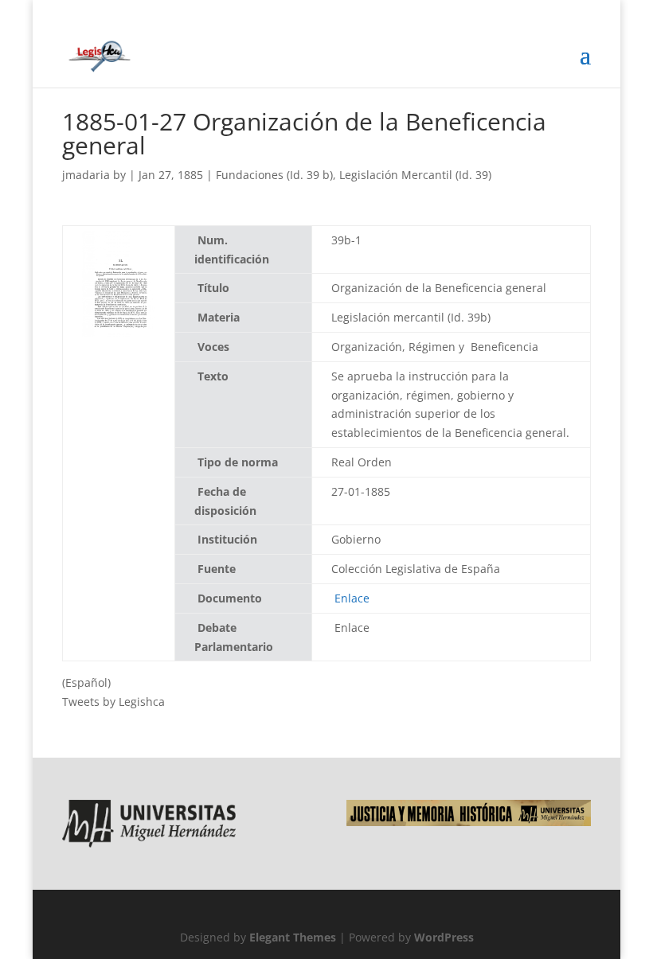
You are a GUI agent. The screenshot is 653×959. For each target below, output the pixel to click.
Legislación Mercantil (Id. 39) (415, 174)
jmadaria (86, 174)
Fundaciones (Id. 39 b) (274, 174)
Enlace (352, 598)
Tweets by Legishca (113, 701)
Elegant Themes (292, 937)
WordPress (444, 937)
